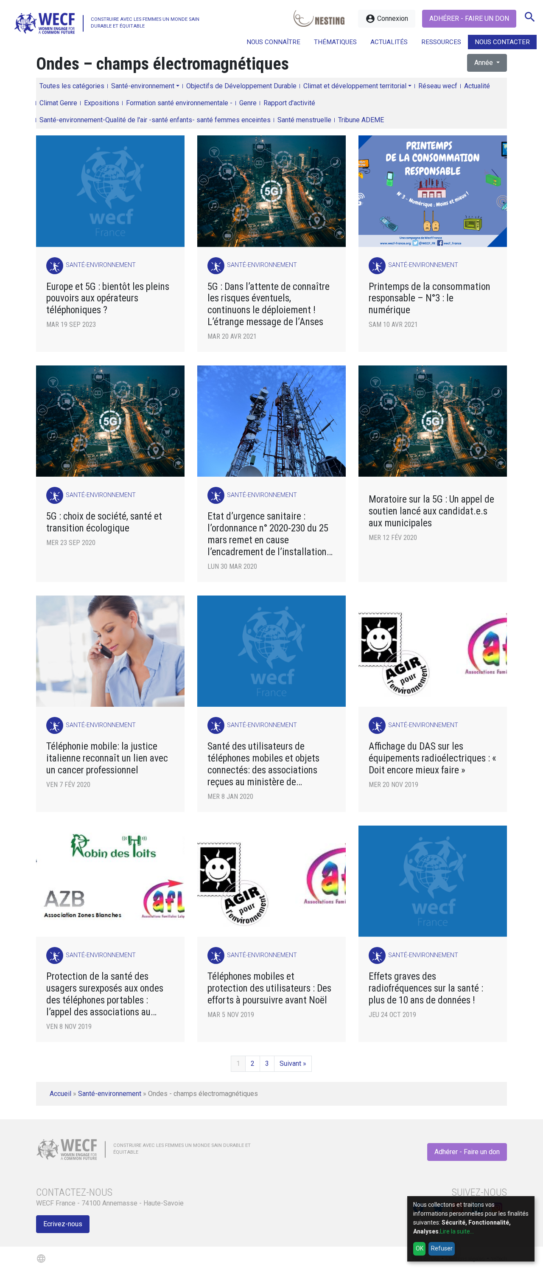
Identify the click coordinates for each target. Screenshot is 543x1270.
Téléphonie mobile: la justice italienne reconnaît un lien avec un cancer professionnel (107, 758)
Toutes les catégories (71, 86)
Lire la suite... (457, 1231)
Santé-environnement (142, 86)
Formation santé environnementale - (179, 103)
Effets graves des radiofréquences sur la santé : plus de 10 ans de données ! (426, 988)
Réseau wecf (437, 86)
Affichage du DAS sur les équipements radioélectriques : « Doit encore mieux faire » (432, 758)
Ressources (441, 42)
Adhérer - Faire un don (469, 18)
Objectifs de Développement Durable (241, 86)
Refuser (442, 1248)
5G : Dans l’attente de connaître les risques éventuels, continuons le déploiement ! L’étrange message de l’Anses (268, 304)
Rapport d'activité (289, 103)
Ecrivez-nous (62, 1224)
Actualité (477, 86)
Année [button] (484, 63)
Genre (248, 103)
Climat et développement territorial (354, 86)
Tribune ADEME (361, 120)
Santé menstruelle (304, 120)
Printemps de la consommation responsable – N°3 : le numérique (429, 298)
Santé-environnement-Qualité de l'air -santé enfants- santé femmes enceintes (155, 120)
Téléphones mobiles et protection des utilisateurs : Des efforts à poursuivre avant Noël (269, 988)
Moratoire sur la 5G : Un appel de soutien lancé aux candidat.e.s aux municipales (431, 511)
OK (419, 1248)
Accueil (60, 1094)
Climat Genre (58, 103)
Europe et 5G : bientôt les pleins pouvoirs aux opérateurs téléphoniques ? (107, 298)
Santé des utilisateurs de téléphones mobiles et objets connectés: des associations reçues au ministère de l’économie (263, 764)
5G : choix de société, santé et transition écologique (104, 522)
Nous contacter (502, 42)
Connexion (386, 19)
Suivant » (293, 1063)
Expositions (101, 103)
